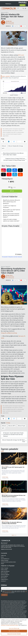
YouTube (9, 175)
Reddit (20, 175)
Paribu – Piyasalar (4, 568)
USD (14, 187)
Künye (2, 557)
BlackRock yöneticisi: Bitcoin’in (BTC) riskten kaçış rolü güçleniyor (14, 77)
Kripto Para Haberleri (5, 571)
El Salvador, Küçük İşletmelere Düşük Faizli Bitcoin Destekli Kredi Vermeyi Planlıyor (13, 434)
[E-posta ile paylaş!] (24, 141)
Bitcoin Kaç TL (4, 577)
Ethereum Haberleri (5, 574)
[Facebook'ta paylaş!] (14, 141)
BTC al (12, 191)
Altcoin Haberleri (4, 576)
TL (11, 187)
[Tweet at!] (3, 141)
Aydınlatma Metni (8, 591)
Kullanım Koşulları (4, 560)
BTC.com (21, 55)
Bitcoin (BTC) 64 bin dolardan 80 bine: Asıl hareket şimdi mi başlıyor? (11, 215)
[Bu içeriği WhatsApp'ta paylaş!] (19, 141)
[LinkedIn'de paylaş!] (8, 141)
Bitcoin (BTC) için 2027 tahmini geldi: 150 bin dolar (11, 210)
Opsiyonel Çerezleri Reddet (14, 633)
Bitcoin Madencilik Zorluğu (15, 146)
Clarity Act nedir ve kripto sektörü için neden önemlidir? (11, 220)
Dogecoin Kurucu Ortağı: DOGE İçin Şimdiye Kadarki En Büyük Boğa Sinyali (14, 159)
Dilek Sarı (9, 21)
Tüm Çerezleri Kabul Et (14, 630)
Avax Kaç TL (3, 581)
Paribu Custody (4, 569)
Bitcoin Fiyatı (21, 425)
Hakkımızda (3, 555)
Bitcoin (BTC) (4, 12)
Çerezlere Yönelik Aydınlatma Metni (8, 562)
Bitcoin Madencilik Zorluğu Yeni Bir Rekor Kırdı (13, 440)
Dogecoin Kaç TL (4, 579)
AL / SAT (22, 5)
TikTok (20, 170)
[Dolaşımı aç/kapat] (25, 8)
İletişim (2, 563)
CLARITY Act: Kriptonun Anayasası (9, 206)
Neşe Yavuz (10, 275)
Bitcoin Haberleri (5, 266)
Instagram (3, 170)
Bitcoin (4, 146)
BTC (3, 148)
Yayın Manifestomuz (5, 558)
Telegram (15, 175)
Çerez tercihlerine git (14, 628)
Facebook (15, 170)
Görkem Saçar (5, 477)
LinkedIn (9, 170)
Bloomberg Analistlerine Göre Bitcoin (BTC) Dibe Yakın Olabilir (13, 154)
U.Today (8, 423)
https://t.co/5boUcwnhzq (9, 333)
